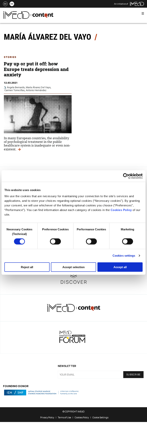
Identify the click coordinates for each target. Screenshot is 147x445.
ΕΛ (5, 3)
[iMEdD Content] (28, 18)
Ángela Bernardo (16, 87)
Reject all (27, 267)
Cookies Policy (121, 209)
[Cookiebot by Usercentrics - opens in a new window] (126, 176)
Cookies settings (124, 255)
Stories (10, 57)
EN (12, 3)
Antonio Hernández (36, 90)
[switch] (55, 241)
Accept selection (73, 267)
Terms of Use (64, 417)
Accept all (120, 267)
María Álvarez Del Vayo (38, 87)
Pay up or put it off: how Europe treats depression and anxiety (36, 69)
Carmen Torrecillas (14, 90)
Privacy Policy (47, 417)
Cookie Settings (100, 417)
